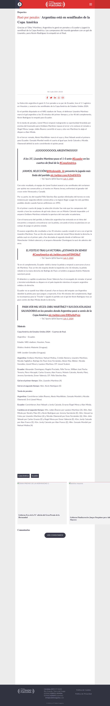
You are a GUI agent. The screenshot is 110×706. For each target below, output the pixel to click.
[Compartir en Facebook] (47, 98)
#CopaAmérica (68, 163)
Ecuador (35, 476)
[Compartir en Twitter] (51, 98)
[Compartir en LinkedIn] (55, 98)
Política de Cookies (83, 690)
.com (54, 698)
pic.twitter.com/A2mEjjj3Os (65, 175)
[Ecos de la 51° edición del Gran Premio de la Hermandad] (42, 503)
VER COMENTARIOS (55, 535)
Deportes (22, 12)
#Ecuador (77, 159)
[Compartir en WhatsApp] (59, 98)
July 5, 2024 (68, 179)
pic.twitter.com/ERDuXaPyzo (64, 315)
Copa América (23, 476)
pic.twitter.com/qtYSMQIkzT (65, 254)
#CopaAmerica (41, 254)
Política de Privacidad (83, 694)
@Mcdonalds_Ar (56, 171)
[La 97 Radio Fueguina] (55, 4)
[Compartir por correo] (63, 98)
